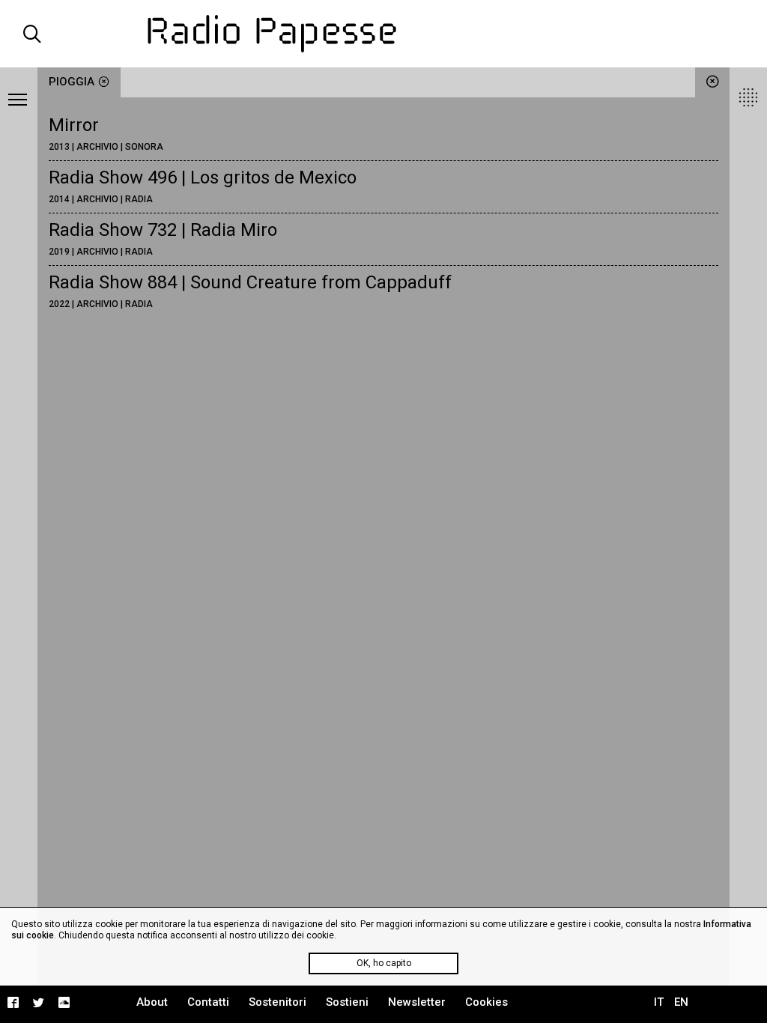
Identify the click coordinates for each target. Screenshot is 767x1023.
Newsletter (417, 1002)
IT (659, 1002)
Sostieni (347, 1002)
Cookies (486, 1002)
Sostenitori (277, 1002)
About (152, 1002)
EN (681, 1002)
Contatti (208, 1002)
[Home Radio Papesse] (384, 33)
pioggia (71, 81)
